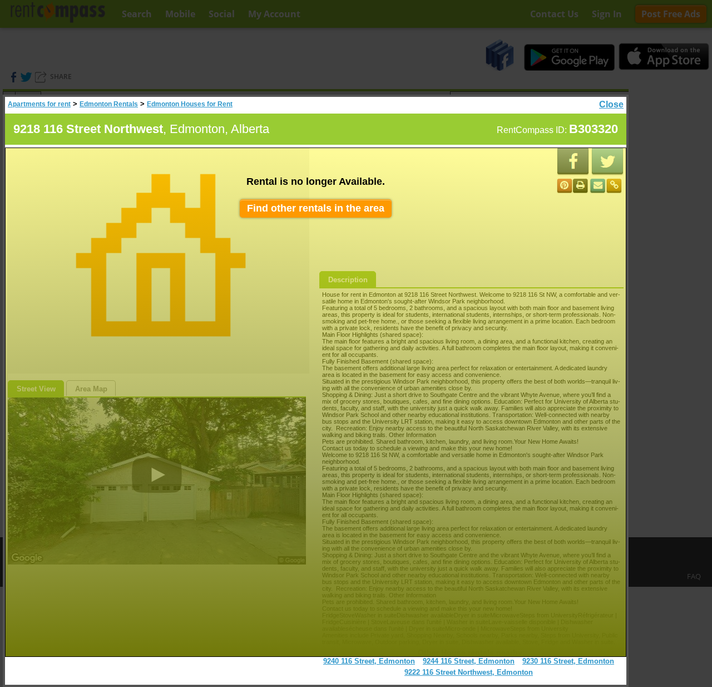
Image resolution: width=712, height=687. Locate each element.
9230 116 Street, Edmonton (568, 661)
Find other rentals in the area (315, 208)
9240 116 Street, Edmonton (369, 661)
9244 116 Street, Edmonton (469, 661)
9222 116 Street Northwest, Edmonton (468, 672)
